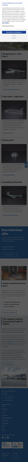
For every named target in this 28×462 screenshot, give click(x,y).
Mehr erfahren (5, 22)
